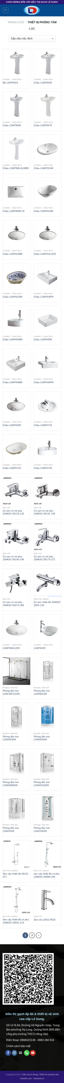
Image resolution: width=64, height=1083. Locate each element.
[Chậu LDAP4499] (16, 405)
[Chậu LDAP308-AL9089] (16, 148)
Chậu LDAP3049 (43, 82)
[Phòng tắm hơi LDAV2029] (16, 808)
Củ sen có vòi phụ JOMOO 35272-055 (13, 604)
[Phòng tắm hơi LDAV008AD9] (16, 762)
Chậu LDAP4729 (43, 468)
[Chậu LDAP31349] (47, 148)
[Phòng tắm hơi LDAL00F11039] (16, 671)
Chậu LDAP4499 (12, 425)
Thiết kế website (47, 1074)
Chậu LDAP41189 (43, 211)
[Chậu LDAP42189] (16, 277)
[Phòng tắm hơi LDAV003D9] (16, 717)
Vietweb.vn (38, 1078)
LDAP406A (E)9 (11, 648)
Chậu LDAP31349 (43, 168)
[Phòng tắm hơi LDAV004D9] (47, 717)
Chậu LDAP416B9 (12, 254)
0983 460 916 (46, 1040)
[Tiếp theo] (39, 935)
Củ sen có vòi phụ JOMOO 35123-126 (13, 512)
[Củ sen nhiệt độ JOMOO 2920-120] (47, 582)
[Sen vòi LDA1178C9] (47, 900)
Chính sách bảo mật (18, 1046)
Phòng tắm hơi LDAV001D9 (42, 692)
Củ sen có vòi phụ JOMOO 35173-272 (44, 558)
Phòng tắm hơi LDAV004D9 (42, 738)
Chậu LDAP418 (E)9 (45, 254)
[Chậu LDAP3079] (47, 105)
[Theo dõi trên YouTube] (33, 1053)
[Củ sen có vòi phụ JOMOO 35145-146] (16, 537)
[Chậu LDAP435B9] (16, 320)
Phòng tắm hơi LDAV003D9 (11, 738)
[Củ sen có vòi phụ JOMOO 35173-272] (47, 537)
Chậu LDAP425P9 (43, 297)
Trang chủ (16, 22)
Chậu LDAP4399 (43, 339)
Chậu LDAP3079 (43, 125)
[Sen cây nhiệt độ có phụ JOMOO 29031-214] (16, 900)
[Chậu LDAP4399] (47, 320)
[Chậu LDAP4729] (47, 448)
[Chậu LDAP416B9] (16, 234)
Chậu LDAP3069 (12, 125)
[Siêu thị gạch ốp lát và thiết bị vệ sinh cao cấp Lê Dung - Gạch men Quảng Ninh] (32, 10)
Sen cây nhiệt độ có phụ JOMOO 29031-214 (16, 921)
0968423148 (27, 1040)
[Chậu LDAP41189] (47, 191)
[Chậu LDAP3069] (16, 105)
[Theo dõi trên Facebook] (8, 1053)
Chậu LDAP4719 (43, 425)
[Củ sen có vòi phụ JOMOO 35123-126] (16, 491)
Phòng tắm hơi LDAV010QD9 (42, 784)
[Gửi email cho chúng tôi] (20, 1053)
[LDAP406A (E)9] (16, 628)
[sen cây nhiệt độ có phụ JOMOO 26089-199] (47, 854)
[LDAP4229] (47, 628)
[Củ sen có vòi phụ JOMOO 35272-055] (16, 582)
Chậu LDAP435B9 (12, 339)
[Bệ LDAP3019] (16, 63)
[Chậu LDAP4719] (47, 405)
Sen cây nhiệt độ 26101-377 (16, 875)
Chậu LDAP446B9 (12, 382)
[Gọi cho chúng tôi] (27, 1053)
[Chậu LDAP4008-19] (16, 191)
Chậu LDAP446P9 (43, 382)
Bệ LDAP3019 (10, 82)
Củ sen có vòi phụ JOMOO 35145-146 (13, 558)
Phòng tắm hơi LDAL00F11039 (11, 692)
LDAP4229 (39, 648)
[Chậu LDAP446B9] (16, 362)
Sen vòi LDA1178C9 (44, 919)
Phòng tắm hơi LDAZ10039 (42, 829)
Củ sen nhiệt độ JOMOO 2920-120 (47, 604)
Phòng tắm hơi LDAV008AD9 (11, 784)
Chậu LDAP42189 (12, 297)
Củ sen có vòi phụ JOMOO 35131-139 (44, 512)
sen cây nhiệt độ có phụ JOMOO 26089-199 (47, 875)
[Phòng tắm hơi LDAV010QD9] (47, 762)
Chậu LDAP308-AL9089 (16, 168)
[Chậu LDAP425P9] (47, 277)
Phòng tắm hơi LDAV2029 (11, 829)
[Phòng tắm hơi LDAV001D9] (47, 671)
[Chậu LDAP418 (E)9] (47, 234)
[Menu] (6, 10)
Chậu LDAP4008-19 (13, 211)
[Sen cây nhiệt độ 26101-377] (16, 854)
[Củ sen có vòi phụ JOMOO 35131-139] (47, 491)
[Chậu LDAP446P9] (47, 362)
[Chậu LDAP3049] (47, 63)
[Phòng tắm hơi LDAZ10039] (47, 808)
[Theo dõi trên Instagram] (14, 1053)
